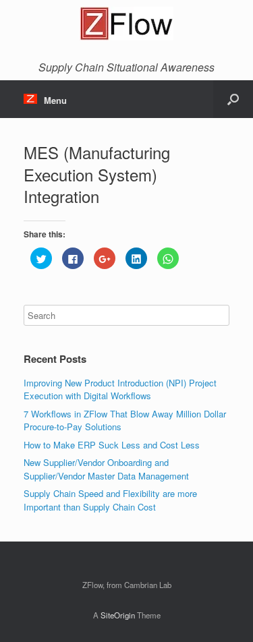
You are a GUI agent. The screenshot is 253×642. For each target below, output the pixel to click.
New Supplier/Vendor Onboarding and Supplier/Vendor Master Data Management (106, 469)
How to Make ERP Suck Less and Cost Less (112, 444)
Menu (55, 100)
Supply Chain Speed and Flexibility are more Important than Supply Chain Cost (110, 500)
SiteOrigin (118, 615)
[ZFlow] (126, 23)
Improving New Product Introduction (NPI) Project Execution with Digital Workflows (120, 389)
